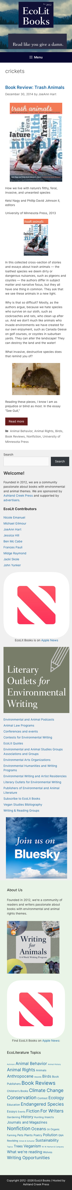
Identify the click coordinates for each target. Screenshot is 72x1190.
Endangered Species (42, 1104)
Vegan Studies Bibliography (22, 804)
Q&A (61, 1135)
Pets (20, 1135)
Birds (58, 431)
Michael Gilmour (14, 523)
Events (21, 1111)
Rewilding (12, 1140)
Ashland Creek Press (18, 495)
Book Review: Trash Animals (34, 87)
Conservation (22, 1097)
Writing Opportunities (28, 1157)
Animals (41, 1070)
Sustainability (47, 1140)
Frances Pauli (12, 547)
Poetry (38, 1135)
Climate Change (46, 1090)
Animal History (54, 1064)
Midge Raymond (14, 553)
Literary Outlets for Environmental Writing (32, 782)
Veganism (32, 1146)
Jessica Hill (11, 535)
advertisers (11, 500)
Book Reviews (15, 436)
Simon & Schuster (27, 1141)
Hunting (39, 1117)
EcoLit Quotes (13, 743)
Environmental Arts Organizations (27, 760)
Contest (42, 1098)
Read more (16, 421)
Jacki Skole (11, 559)
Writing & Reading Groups (21, 810)
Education (13, 1104)
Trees (18, 1146)
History (27, 1117)
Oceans (38, 1128)
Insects (49, 1117)
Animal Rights (43, 431)
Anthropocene (20, 1076)
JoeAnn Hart (12, 529)
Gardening (13, 1117)
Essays (12, 1111)
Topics (10, 1147)
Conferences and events (20, 731)
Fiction (32, 1111)
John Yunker (12, 565)
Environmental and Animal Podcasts (28, 719)
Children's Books (17, 1091)
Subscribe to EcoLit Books (21, 798)
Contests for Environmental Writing (27, 737)
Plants (28, 1135)
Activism (11, 1064)
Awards (37, 1077)
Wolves (47, 1152)
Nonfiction (34, 436)
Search (8, 454)
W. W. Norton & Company (53, 1147)
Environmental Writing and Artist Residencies (35, 776)
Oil (48, 1129)
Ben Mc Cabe (12, 541)
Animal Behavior (21, 431)
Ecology (56, 1097)
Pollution (50, 1135)
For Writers (51, 1111)
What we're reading (24, 1151)
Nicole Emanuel (14, 517)
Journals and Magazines (27, 1122)
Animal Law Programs (18, 725)
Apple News (49, 640)
